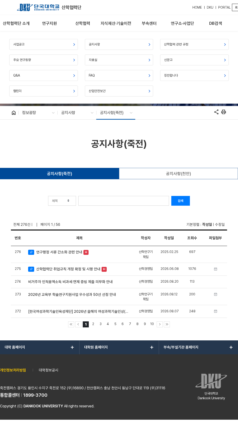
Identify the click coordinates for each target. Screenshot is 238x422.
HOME (197, 7)
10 (152, 324)
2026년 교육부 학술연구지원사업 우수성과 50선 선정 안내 (72, 294)
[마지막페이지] (167, 324)
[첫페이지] (71, 324)
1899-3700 (35, 395)
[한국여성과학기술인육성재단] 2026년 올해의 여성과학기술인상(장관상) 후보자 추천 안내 (79, 311)
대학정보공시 (48, 370)
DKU (210, 7)
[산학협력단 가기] (38, 7)
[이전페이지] (78, 324)
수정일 (220, 224)
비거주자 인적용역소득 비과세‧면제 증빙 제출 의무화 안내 (70, 282)
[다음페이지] (160, 324)
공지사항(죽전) (59, 173)
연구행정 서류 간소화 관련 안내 (59, 252)
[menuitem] (16, 23)
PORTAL (224, 7)
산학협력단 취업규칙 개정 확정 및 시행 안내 (68, 269)
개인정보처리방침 (13, 370)
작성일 (207, 224)
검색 (180, 201)
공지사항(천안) (178, 173)
